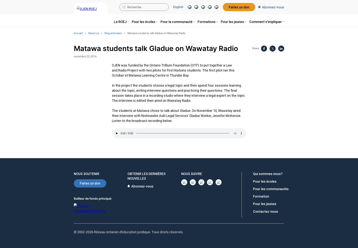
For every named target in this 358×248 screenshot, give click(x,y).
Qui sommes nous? (267, 174)
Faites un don (239, 7)
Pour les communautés (271, 189)
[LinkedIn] (196, 7)
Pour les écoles (265, 181)
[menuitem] (121, 21)
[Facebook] (216, 7)
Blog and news (113, 33)
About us (93, 33)
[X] (210, 7)
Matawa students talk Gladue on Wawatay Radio (157, 33)
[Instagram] (189, 7)
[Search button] (124, 7)
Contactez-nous (265, 211)
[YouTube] (203, 7)
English (178, 7)
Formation (261, 196)
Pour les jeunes (264, 204)
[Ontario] (90, 210)
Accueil (78, 33)
